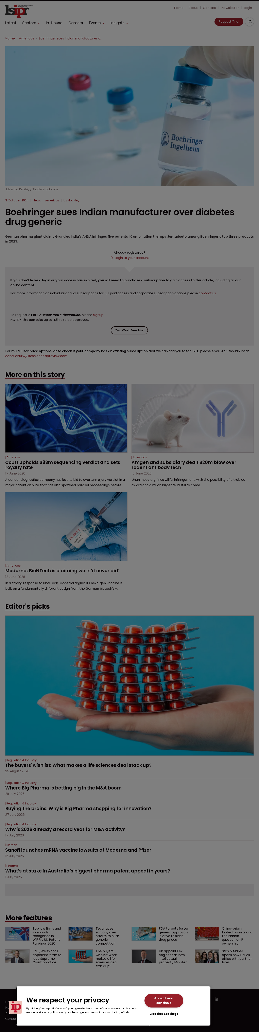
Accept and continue (163, 1000)
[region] (113, 1006)
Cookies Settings (164, 1014)
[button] (15, 1007)
